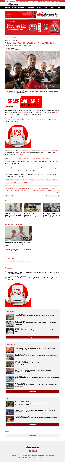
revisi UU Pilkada (24, 183)
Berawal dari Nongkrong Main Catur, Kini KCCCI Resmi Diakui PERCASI (34, 315)
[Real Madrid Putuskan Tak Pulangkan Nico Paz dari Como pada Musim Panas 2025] (10, 331)
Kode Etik (28, 455)
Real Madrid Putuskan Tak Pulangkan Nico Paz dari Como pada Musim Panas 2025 (36, 330)
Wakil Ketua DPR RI (19, 167)
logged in (14, 261)
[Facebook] (30, 451)
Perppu (49, 180)
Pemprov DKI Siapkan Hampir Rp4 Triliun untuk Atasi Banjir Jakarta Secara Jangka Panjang (36, 385)
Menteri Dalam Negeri (45, 169)
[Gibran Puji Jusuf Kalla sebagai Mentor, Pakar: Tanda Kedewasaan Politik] (51, 207)
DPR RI (7, 180)
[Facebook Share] (46, 196)
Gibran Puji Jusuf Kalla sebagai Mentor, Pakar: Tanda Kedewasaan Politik (51, 215)
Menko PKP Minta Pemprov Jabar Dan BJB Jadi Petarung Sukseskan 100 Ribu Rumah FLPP (36, 323)
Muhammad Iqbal (12, 48)
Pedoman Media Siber (38, 455)
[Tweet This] (49, 196)
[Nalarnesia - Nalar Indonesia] (32, 447)
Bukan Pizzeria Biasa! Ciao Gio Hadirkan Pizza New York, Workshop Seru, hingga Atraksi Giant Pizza (35, 411)
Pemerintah (23, 112)
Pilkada (56, 112)
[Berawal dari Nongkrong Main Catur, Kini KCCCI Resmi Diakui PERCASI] (10, 317)
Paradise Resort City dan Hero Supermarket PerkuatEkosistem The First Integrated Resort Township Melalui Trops (32, 215)
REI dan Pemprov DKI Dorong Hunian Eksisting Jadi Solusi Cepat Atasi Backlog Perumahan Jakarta (13, 215)
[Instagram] (32, 451)
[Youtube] (35, 451)
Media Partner (50, 455)
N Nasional (14, 40)
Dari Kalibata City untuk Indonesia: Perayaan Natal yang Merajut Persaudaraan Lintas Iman (33, 370)
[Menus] (6, 4)
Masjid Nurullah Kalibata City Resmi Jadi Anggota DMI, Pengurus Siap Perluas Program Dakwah (36, 356)
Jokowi (13, 180)
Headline (7, 40)
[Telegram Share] (56, 196)
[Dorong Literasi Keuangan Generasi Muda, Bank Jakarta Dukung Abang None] (10, 419)
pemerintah (27, 150)
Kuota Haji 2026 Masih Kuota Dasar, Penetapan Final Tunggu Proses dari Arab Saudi (37, 378)
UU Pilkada (20, 154)
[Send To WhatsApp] (59, 196)
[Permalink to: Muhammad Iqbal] (6, 49)
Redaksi (14, 455)
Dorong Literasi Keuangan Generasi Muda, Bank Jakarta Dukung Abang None (36, 417)
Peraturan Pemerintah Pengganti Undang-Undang (31, 180)
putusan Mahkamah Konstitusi (50, 150)
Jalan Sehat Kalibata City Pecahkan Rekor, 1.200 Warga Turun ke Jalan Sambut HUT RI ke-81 (35, 349)
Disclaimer (21, 455)
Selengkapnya (32, 337)
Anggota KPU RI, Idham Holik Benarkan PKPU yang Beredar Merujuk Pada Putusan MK (18, 188)
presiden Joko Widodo (12, 183)
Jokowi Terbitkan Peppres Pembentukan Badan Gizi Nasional (31, 158)
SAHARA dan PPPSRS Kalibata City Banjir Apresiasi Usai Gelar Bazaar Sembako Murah (34, 363)
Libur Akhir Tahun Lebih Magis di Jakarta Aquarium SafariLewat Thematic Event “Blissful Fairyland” (36, 403)
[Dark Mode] (57, 4)
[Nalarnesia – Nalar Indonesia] (12, 4)
